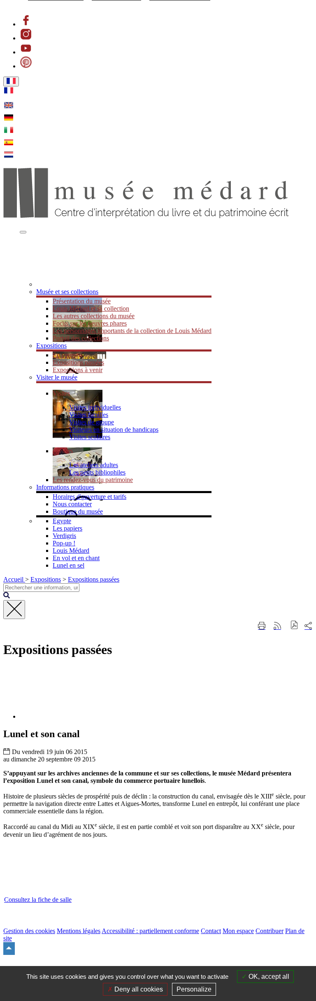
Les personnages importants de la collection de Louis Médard (132, 330)
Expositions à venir (77, 369)
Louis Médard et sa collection (91, 308)
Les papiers (67, 528)
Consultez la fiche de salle (38, 899)
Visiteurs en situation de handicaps (113, 429)
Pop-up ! (64, 543)
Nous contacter (72, 503)
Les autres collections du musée (94, 315)
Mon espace (238, 930)
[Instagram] (26, 38)
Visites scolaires (89, 436)
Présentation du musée (82, 301)
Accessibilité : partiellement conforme (150, 930)
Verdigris (64, 535)
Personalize (194, 989)
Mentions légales (78, 930)
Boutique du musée (78, 511)
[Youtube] (26, 52)
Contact (211, 930)
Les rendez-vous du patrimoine (93, 479)
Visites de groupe (91, 422)
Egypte (62, 520)
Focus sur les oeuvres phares (90, 323)
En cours (64, 355)
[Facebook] (26, 24)
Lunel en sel (68, 565)
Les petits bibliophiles (97, 472)
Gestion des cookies (29, 930)
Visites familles (88, 414)
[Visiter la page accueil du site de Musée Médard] (146, 215)
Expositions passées (78, 362)
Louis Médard (71, 550)
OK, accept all (268, 976)
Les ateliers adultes (93, 464)
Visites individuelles (95, 407)
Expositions (45, 579)
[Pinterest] (26, 66)
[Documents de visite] (62, 284)
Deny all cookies (138, 989)
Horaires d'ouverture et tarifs (89, 496)
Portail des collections (81, 338)
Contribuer (269, 930)
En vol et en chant (76, 557)
